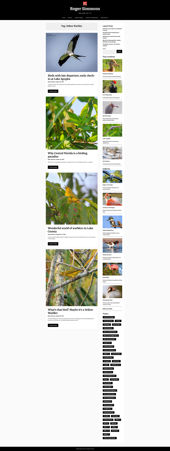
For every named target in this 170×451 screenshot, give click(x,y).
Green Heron (116, 361)
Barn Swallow (116, 324)
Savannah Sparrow (108, 412)
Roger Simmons (85, 8)
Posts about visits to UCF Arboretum (111, 97)
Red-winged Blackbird (109, 397)
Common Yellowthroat (109, 350)
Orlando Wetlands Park (109, 375)
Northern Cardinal (108, 368)
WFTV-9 (106, 423)
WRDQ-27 (106, 434)
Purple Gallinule (108, 386)
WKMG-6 (114, 427)
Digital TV (106, 353)
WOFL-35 (106, 430)
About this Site (104, 17)
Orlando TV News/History (92, 17)
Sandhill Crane (107, 408)
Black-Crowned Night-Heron (110, 335)
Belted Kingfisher (108, 328)
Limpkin (106, 364)
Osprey (105, 379)
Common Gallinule (108, 346)
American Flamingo (108, 317)
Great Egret (107, 361)
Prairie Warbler (107, 383)
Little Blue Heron (116, 364)
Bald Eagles (107, 324)
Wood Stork (115, 430)
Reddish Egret (107, 401)
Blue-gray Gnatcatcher (109, 339)
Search (104, 48)
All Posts (70, 17)
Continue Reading (53, 91)
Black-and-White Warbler (110, 331)
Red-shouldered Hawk (109, 394)
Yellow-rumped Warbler (109, 438)
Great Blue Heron (108, 357)
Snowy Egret (115, 416)
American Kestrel (108, 321)
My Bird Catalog (79, 17)
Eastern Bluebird (116, 353)
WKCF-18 (106, 427)
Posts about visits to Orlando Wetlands (112, 76)
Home (63, 17)
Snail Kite (106, 416)
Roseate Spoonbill (108, 405)
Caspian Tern (107, 342)
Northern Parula (108, 372)
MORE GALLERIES (107, 308)
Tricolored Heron (108, 419)
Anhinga (118, 321)
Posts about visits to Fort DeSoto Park (111, 164)
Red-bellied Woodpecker (110, 390)
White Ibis (114, 423)
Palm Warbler (114, 379)
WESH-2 (118, 419)
